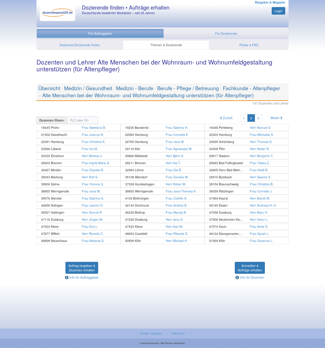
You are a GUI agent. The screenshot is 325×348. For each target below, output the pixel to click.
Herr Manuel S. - (246, 127)
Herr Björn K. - (162, 155)
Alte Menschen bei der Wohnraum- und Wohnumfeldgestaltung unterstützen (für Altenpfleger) (148, 95)
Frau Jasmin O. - (78, 205)
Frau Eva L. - (78, 226)
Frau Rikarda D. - (162, 233)
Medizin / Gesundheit (88, 88)
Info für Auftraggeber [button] (84, 277)
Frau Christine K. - (78, 141)
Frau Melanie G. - (78, 240)
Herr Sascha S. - (246, 177)
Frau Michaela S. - (246, 134)
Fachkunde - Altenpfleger (251, 88)
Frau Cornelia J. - (246, 191)
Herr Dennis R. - (78, 212)
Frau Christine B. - (246, 184)
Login (278, 11)
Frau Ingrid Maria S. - (78, 163)
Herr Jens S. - (162, 219)
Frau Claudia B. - (78, 170)
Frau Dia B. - (162, 170)
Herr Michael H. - (162, 240)
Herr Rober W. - (162, 184)
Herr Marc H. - (246, 212)
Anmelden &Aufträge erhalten (250, 267)
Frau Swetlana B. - (78, 127)
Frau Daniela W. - (162, 177)
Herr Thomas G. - (246, 141)
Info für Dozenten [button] (251, 277)
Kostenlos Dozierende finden (80, 45)
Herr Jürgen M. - (78, 219)
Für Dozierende (226, 33)
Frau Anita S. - (246, 226)
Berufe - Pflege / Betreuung (188, 88)
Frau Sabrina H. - (162, 127)
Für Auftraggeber (100, 33)
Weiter (275, 118)
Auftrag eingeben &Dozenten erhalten (81, 267)
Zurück (227, 118)
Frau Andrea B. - (162, 205)
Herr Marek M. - (246, 198)
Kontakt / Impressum (150, 333)
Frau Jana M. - (162, 141)
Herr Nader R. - (246, 148)
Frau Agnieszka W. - (162, 148)
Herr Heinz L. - (246, 219)
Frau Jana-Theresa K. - (162, 191)
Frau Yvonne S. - (78, 184)
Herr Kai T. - (162, 163)
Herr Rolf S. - (78, 177)
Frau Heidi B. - (246, 170)
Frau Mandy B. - (162, 212)
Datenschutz (178, 333)
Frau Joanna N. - (78, 134)
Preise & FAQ (248, 45)
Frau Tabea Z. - (246, 163)
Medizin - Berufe (134, 88)
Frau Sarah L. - (246, 233)
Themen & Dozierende (166, 45)
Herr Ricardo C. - (78, 233)
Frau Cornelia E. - (162, 134)
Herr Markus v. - (78, 155)
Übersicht (49, 88)
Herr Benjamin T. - (246, 155)
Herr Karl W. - (162, 226)
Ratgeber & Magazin (270, 2)
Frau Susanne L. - (246, 240)
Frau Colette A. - (162, 198)
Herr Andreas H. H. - (246, 205)
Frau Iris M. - (78, 148)
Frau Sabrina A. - (78, 198)
